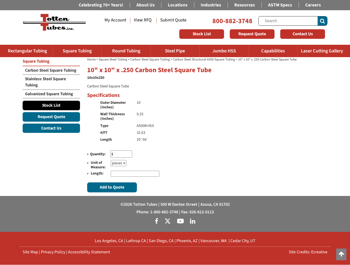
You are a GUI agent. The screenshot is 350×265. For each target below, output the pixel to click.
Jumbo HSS (224, 51)
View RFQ (143, 20)
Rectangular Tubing (27, 51)
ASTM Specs (280, 5)
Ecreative (319, 252)
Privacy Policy (53, 252)
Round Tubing (126, 51)
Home (91, 59)
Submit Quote (173, 20)
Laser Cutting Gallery (322, 51)
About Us (145, 5)
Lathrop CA (136, 241)
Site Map (30, 252)
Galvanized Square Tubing (49, 94)
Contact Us (303, 34)
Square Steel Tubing (113, 59)
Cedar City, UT (242, 241)
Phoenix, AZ (187, 241)
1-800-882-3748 (164, 212)
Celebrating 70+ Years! (101, 5)
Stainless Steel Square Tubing (45, 82)
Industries (211, 5)
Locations (177, 5)
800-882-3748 (232, 21)
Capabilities (273, 51)
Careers (313, 5)
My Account (115, 20)
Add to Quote (112, 187)
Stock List (202, 34)
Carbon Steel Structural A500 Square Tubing (204, 59)
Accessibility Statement (89, 252)
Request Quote (252, 34)
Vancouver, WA (213, 241)
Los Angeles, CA (109, 241)
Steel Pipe (175, 51)
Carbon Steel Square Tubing (150, 59)
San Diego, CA (161, 241)
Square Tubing (77, 51)
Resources (244, 5)
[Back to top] (341, 254)
